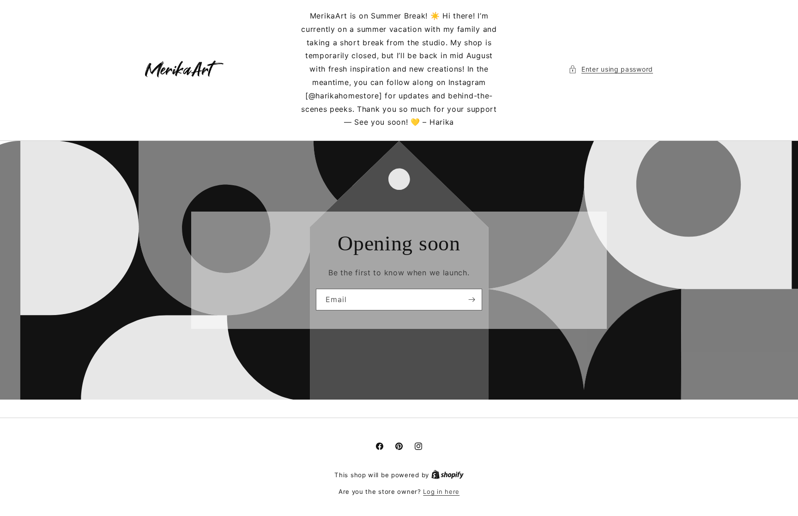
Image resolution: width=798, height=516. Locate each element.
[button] (610, 69)
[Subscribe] (471, 299)
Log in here (441, 491)
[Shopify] (447, 475)
